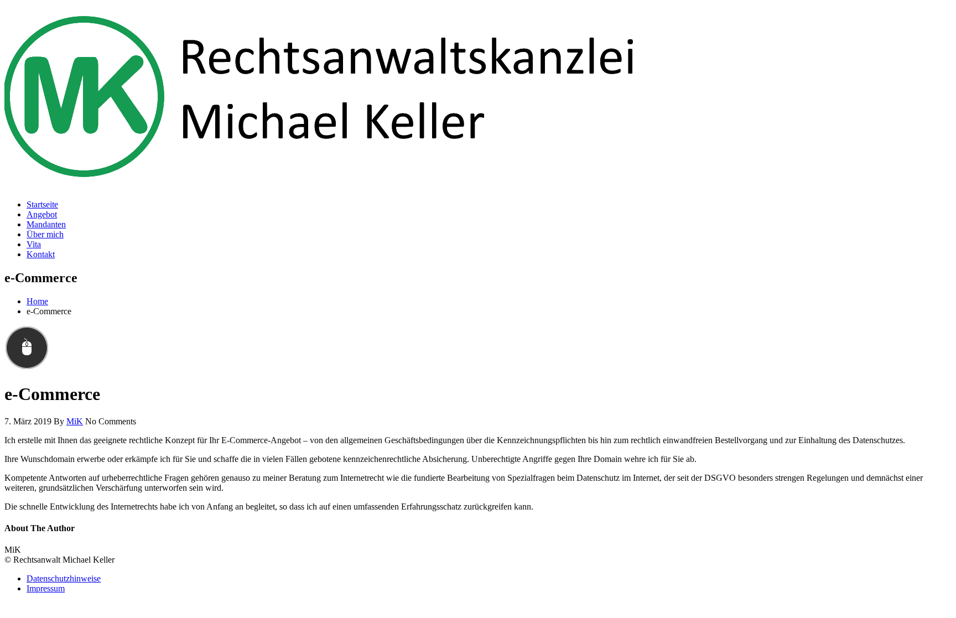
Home (37, 301)
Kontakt (41, 254)
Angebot (42, 214)
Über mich (45, 234)
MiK (74, 421)
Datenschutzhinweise (64, 578)
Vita (34, 244)
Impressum (46, 588)
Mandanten (46, 224)
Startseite (42, 204)
